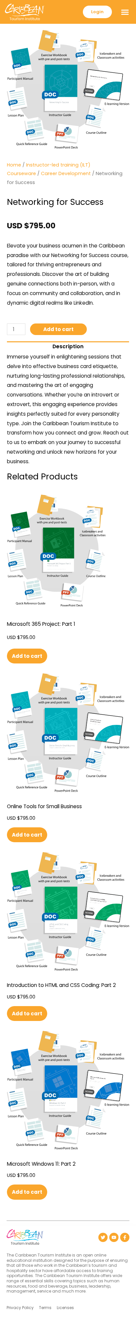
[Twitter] (103, 1237)
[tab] (68, 345)
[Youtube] (114, 1237)
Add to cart (58, 329)
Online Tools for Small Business (44, 806)
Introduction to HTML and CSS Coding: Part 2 (61, 985)
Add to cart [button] (27, 656)
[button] (125, 12)
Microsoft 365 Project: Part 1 (41, 624)
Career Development (66, 173)
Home (14, 165)
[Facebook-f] (124, 1237)
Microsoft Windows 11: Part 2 (41, 1163)
